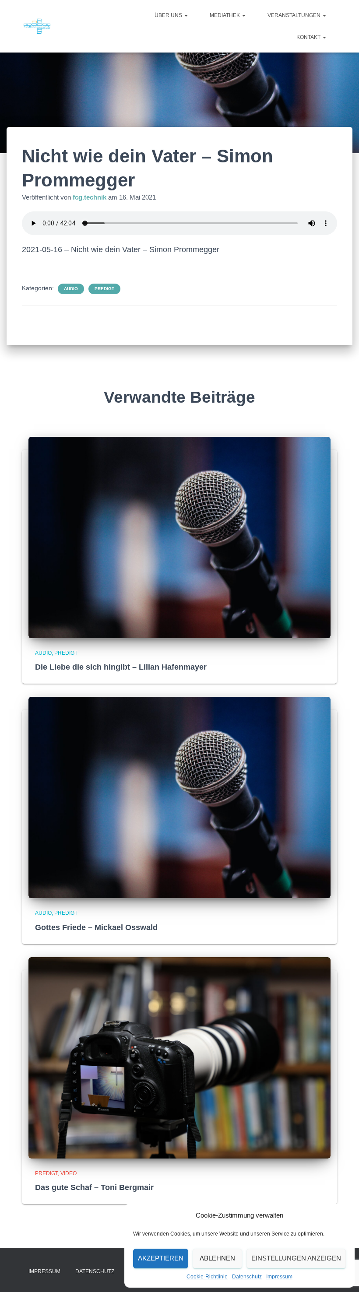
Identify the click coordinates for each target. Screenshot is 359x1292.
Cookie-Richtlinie (207, 1277)
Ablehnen (217, 1258)
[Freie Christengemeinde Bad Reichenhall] (37, 26)
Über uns (169, 15)
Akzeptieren (160, 1258)
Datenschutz (247, 1277)
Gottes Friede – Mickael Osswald (96, 927)
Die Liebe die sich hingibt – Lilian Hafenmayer (121, 667)
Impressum (279, 1277)
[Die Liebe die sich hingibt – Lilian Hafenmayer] (179, 536)
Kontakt (309, 37)
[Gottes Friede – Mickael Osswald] (179, 796)
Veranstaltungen (294, 15)
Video (68, 1173)
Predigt (104, 288)
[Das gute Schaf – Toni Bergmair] (179, 1056)
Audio (71, 288)
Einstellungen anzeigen (296, 1258)
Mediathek (225, 15)
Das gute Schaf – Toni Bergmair (94, 1187)
